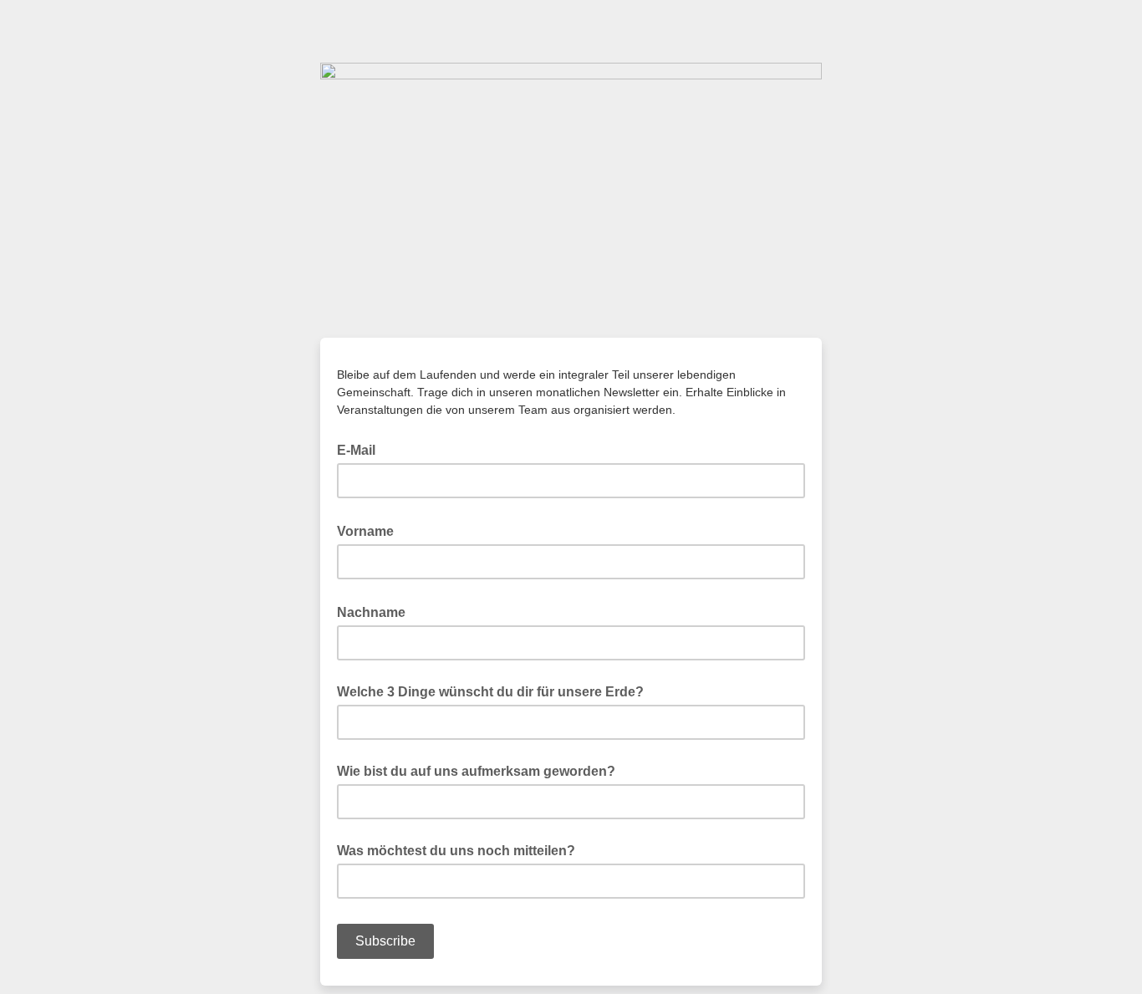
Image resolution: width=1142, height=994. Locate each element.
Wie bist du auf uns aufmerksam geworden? (476, 771)
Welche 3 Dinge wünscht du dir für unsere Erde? (490, 692)
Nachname (376, 611)
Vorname (370, 530)
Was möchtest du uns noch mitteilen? (456, 851)
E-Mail (361, 449)
